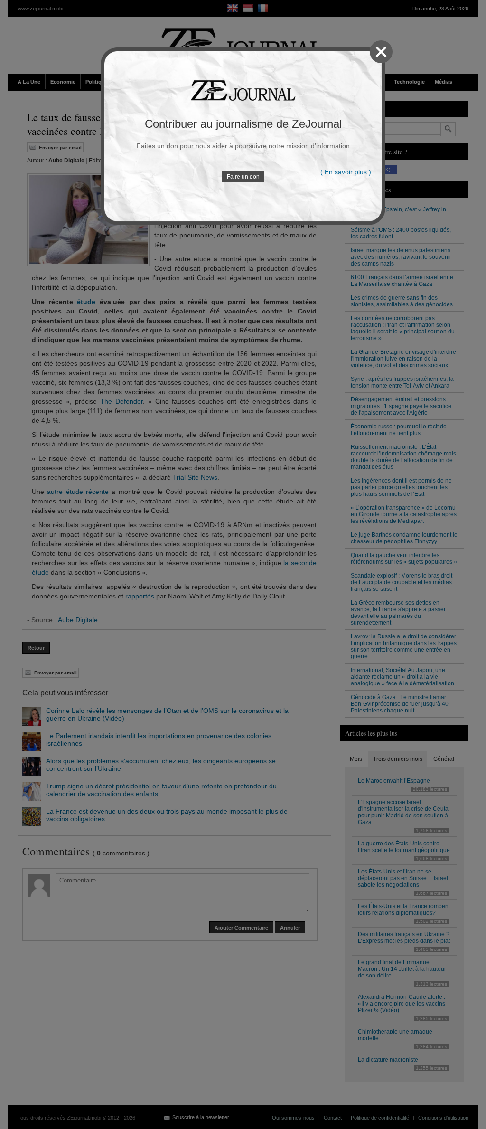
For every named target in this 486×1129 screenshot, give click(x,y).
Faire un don (243, 176)
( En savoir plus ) (345, 172)
